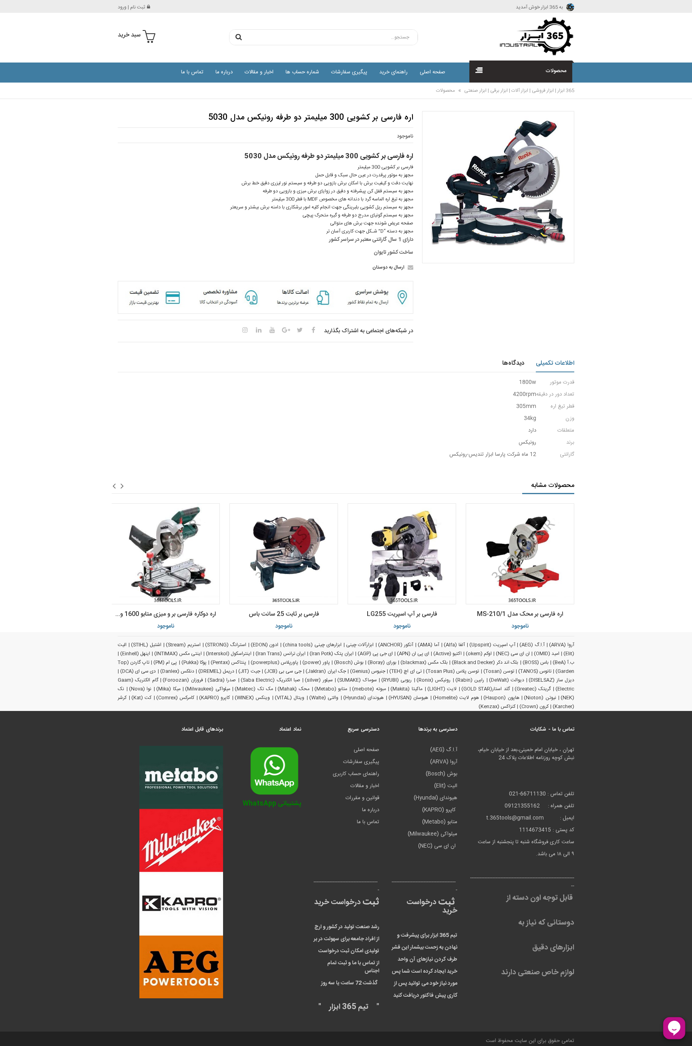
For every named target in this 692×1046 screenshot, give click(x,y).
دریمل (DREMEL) (216, 671)
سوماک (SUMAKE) (356, 680)
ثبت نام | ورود (131, 7)
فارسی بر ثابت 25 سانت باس (284, 614)
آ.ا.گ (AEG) (532, 645)
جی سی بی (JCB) (283, 671)
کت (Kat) (141, 698)
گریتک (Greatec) (533, 689)
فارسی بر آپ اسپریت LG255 (402, 614)
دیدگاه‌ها (513, 363)
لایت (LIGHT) (442, 689)
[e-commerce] (534, 36)
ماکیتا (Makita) (406, 689)
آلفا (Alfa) (454, 645)
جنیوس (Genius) (367, 671)
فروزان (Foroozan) (183, 680)
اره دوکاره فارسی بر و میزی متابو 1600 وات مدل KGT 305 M (163, 614)
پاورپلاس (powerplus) (274, 662)
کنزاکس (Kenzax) (497, 707)
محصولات (445, 91)
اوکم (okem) (479, 654)
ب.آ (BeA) (563, 662)
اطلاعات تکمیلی (555, 363)
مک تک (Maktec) (254, 689)
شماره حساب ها (302, 72)
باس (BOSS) (536, 662)
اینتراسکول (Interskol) (228, 654)
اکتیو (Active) (447, 654)
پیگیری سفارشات (349, 72)
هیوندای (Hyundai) (363, 698)
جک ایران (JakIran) (326, 671)
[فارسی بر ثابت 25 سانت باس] (284, 554)
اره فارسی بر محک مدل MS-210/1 (520, 614)
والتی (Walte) (324, 698)
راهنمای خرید (393, 72)
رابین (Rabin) (469, 680)
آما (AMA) (428, 645)
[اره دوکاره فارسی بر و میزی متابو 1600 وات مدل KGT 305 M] (165, 554)
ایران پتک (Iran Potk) (332, 654)
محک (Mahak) (294, 689)
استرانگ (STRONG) (225, 645)
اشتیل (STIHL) (146, 645)
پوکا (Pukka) (194, 662)
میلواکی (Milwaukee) (207, 689)
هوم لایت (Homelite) (456, 698)
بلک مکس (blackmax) (424, 662)
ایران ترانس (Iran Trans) (280, 654)
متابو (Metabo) (331, 689)
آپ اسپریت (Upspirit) (492, 645)
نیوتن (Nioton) (540, 698)
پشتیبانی (272, 803)
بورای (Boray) (382, 662)
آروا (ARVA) (561, 645)
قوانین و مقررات (362, 798)
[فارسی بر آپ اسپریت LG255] (402, 554)
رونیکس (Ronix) (433, 680)
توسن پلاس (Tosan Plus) (452, 671)
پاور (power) (316, 662)
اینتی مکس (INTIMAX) (178, 654)
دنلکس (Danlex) (177, 671)
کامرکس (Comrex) (175, 698)
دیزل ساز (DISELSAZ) (551, 680)
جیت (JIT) (249, 671)
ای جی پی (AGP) (375, 654)
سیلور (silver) (318, 680)
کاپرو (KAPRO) (214, 698)
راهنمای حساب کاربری (356, 773)
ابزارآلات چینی (360, 645)
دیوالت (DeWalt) (506, 680)
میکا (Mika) (168, 689)
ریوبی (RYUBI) (396, 680)
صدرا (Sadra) (221, 680)
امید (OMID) (546, 654)
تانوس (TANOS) (534, 671)
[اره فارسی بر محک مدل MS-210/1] (520, 554)
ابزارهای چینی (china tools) (312, 645)
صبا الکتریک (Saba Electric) (270, 680)
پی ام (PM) (165, 662)
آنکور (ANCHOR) (395, 645)
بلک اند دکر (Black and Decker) (485, 662)
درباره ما (224, 72)
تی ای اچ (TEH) (405, 671)
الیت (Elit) (445, 785)
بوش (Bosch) (349, 662)
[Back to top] (9, 1031)
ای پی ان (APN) (413, 654)
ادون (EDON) (265, 645)
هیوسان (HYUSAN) (408, 698)
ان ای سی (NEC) (513, 654)
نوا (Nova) (140, 689)
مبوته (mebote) (369, 689)
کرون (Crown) (534, 707)
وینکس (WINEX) (252, 698)
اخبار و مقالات (259, 72)
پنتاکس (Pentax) (228, 662)
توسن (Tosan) (498, 671)
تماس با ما (192, 72)
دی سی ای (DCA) (138, 671)
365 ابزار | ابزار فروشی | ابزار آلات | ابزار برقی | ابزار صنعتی (518, 91)
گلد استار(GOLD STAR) (485, 689)
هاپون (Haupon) (501, 698)
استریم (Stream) (183, 645)
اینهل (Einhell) (135, 654)
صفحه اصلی (432, 72)
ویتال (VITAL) (290, 698)
